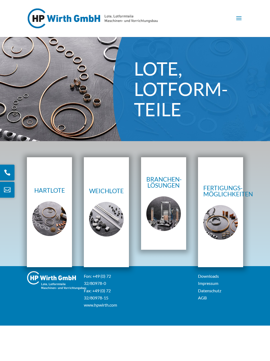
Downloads (208, 276)
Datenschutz (209, 290)
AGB (202, 297)
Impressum (208, 283)
